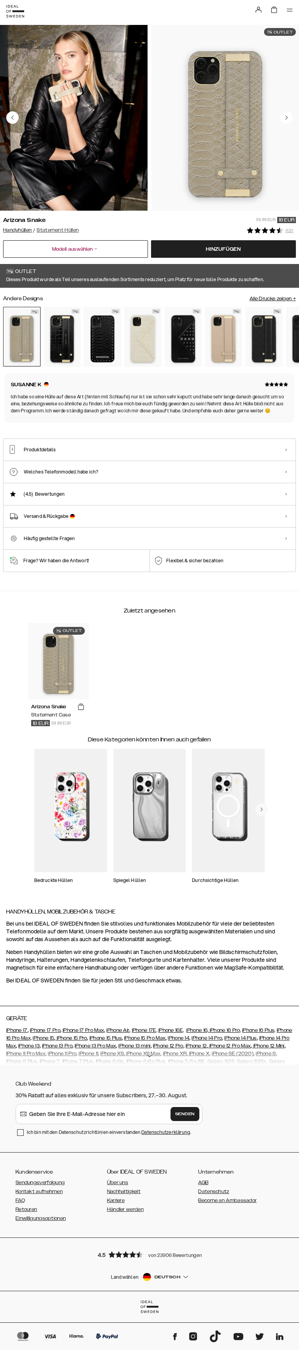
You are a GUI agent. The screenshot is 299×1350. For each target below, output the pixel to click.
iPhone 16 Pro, (225, 1030)
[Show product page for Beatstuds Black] (102, 337)
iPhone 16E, (171, 1030)
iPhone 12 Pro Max (229, 1046)
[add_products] (81, 707)
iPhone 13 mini (134, 1046)
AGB (203, 1182)
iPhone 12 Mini (268, 1046)
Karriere (116, 1200)
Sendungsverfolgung (40, 1182)
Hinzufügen (223, 249)
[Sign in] (258, 10)
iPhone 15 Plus (106, 1038)
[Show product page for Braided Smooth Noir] (264, 337)
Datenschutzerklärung (165, 1132)
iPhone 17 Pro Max (83, 1030)
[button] (149, 1254)
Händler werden (125, 1209)
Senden (185, 1114)
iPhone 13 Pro (57, 1046)
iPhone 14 (178, 1038)
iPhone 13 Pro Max (95, 1046)
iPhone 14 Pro (207, 1038)
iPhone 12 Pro (168, 1046)
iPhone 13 (29, 1046)
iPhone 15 (43, 1038)
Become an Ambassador (227, 1200)
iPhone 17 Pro (45, 1030)
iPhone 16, (197, 1030)
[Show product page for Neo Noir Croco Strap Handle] (62, 337)
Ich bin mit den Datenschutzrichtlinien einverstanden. (109, 1132)
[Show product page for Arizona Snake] (21, 336)
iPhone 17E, (144, 1030)
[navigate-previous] (261, 809)
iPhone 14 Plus (240, 1038)
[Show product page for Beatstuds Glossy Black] (183, 337)
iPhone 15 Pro (71, 1038)
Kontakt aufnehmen (39, 1191)
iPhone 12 (196, 1046)
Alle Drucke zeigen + (273, 298)
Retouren (26, 1209)
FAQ (20, 1200)
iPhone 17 (17, 1030)
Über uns (117, 1182)
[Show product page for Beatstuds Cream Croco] (143, 337)
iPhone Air (117, 1030)
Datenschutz (213, 1191)
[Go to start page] (15, 11)
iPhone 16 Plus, (259, 1030)
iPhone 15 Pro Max (144, 1038)
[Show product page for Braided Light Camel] (223, 337)
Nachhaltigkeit (124, 1191)
